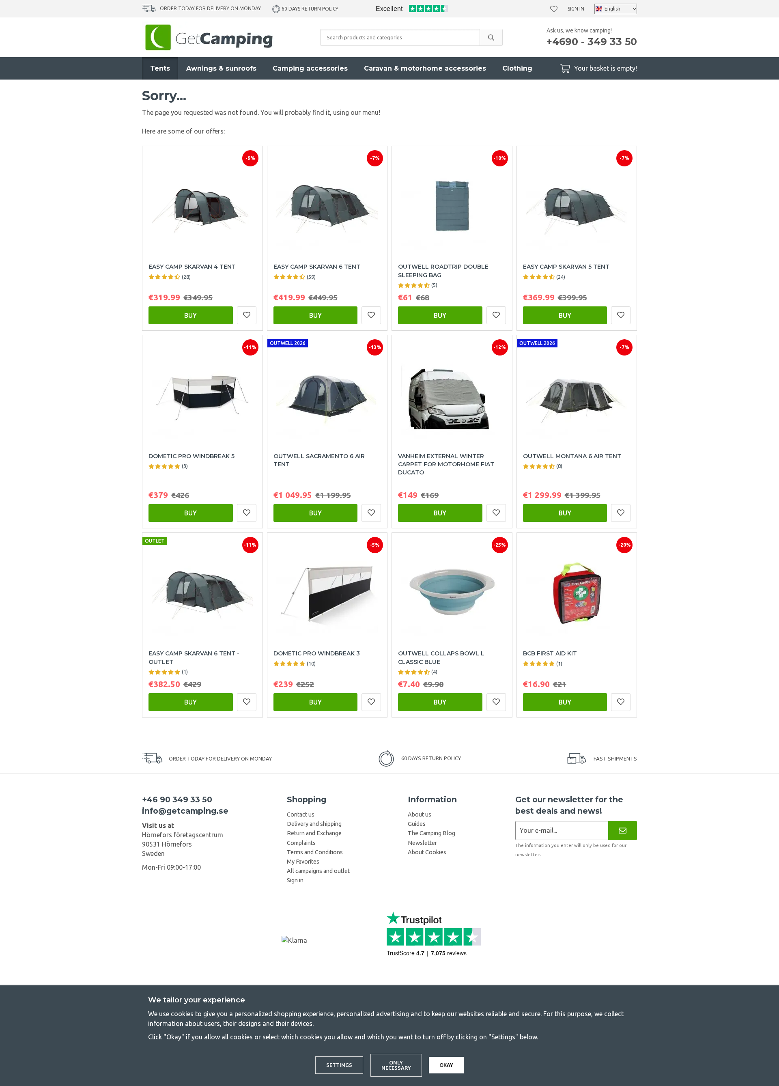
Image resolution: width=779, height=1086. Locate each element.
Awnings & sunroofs (221, 68)
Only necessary (396, 1065)
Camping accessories (310, 68)
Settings (339, 1065)
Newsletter (422, 843)
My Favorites (303, 861)
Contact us (300, 814)
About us (419, 814)
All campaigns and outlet (318, 871)
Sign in (576, 8)
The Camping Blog (431, 833)
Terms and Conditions (315, 852)
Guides (417, 824)
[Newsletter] (622, 830)
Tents (160, 68)
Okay (446, 1065)
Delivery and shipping (314, 824)
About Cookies (427, 852)
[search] (491, 37)
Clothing (517, 68)
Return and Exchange (314, 833)
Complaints (301, 843)
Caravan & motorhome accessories (425, 68)
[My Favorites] (553, 9)
